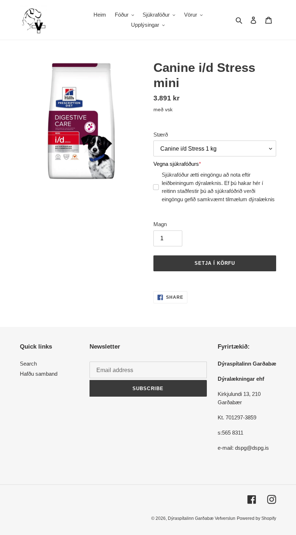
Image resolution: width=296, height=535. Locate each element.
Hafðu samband (38, 374)
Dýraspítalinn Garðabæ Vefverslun (201, 518)
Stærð (160, 134)
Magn (160, 224)
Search (28, 364)
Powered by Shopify (256, 518)
